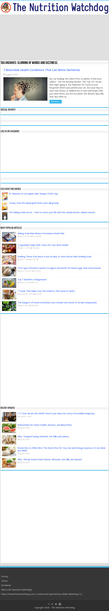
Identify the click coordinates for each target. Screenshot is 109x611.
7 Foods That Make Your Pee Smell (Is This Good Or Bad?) (46, 291)
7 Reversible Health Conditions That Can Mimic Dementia (41, 70)
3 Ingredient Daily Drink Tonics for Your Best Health (43, 245)
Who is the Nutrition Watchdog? (16, 589)
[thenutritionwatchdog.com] (54, 7)
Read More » (55, 102)
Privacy (4, 576)
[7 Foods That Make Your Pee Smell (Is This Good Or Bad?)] (9, 294)
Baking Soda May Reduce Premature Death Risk (41, 233)
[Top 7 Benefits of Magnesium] (9, 283)
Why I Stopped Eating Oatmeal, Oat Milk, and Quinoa (43, 436)
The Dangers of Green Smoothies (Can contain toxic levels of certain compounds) (57, 302)
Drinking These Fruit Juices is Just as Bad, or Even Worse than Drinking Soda (54, 256)
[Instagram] (49, 604)
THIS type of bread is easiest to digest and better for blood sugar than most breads (59, 268)
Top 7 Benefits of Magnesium (32, 279)
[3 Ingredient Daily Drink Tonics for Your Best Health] (9, 248)
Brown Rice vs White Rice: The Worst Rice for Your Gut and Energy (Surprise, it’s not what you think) (61, 449)
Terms (4, 580)
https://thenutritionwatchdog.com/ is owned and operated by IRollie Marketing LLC (41, 594)
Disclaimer (6, 585)
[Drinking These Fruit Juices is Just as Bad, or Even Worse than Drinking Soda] (9, 260)
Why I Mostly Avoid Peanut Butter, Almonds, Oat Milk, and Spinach (50, 459)
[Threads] (59, 604)
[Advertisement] (54, 38)
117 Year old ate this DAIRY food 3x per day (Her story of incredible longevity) (56, 413)
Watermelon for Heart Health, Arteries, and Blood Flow (45, 424)
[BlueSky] (56, 604)
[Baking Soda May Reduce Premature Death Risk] (9, 237)
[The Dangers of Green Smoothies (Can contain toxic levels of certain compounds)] (9, 306)
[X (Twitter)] (52, 604)
